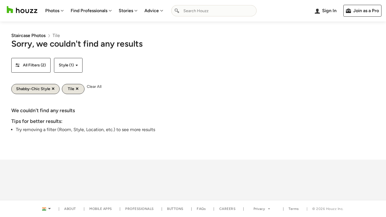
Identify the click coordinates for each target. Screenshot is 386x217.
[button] (31, 65)
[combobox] (214, 10)
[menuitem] (54, 10)
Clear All (94, 86)
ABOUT (70, 209)
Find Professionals (89, 10)
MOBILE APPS (100, 209)
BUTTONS (175, 209)
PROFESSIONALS (139, 209)
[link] (28, 35)
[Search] (177, 10)
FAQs (201, 209)
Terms (294, 209)
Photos (52, 10)
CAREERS (227, 209)
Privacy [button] (259, 209)
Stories (126, 10)
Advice (151, 10)
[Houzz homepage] (22, 9)
